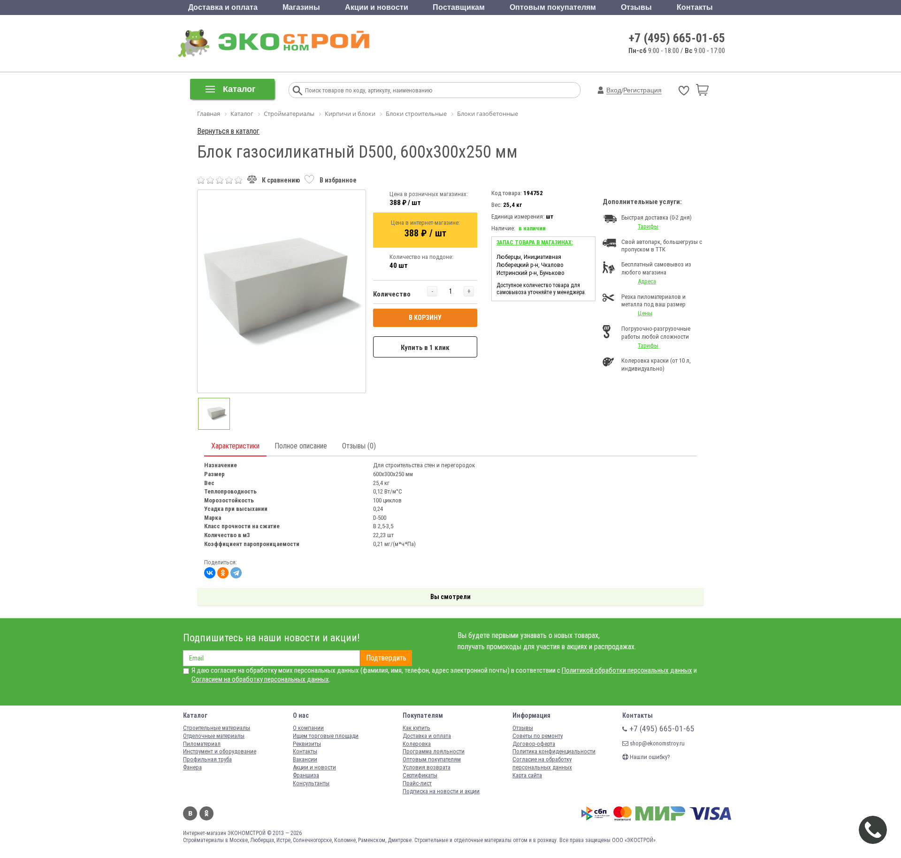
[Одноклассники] (223, 572)
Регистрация (642, 90)
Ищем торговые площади (326, 735)
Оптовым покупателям (553, 7)
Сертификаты (420, 775)
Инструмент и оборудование (219, 751)
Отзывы (636, 7)
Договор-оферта (533, 743)
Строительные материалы (216, 727)
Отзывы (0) (359, 445)
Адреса (647, 281)
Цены (645, 313)
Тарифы (648, 226)
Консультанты (311, 783)
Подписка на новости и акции (441, 791)
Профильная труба (207, 759)
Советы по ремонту (537, 735)
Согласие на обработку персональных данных (542, 763)
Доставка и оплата (223, 7)
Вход (613, 90)
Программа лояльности (434, 751)
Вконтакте (190, 813)
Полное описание (301, 445)
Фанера (192, 767)
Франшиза (306, 775)
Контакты (695, 7)
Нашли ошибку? (649, 756)
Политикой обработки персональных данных (627, 670)
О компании (308, 727)
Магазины (301, 7)
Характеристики (235, 445)
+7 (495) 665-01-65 (677, 38)
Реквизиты (307, 743)
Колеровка (417, 743)
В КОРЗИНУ (425, 317)
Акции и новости (376, 7)
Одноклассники (206, 813)
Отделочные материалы (213, 735)
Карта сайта (527, 775)
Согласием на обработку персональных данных (260, 679)
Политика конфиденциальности (554, 751)
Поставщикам (459, 7)
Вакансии (305, 759)
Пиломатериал (202, 743)
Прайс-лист (417, 783)
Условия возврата (426, 767)
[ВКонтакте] (209, 572)
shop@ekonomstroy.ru (656, 743)
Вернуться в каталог (228, 131)
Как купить (416, 727)
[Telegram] (236, 572)
